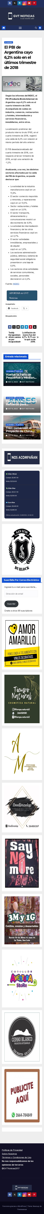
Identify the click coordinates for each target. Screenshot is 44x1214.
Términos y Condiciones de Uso (16, 1157)
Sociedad (19, 398)
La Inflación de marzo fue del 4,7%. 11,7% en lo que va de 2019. (29, 337)
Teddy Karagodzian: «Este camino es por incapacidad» (15, 337)
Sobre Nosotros (9, 1154)
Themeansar (22, 1209)
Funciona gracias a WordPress (15, 1206)
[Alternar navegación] (20, 28)
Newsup (36, 1206)
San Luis (19, 371)
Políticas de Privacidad (12, 1150)
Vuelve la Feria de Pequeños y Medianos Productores (22, 377)
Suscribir (11, 604)
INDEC (16, 284)
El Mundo (19, 425)
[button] (36, 28)
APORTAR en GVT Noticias (18, 295)
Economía (8, 42)
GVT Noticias (28, 382)
